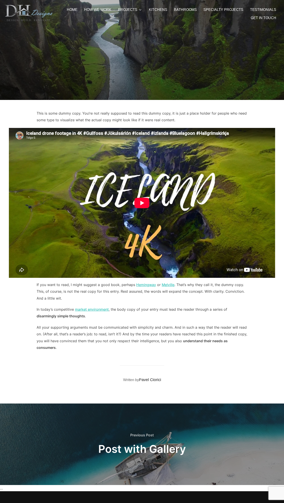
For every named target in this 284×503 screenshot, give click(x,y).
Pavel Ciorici (150, 380)
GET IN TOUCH (263, 18)
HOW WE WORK (97, 10)
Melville (168, 284)
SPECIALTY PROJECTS (223, 10)
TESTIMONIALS (263, 10)
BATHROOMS (185, 10)
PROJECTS (127, 10)
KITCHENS (158, 10)
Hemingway (146, 284)
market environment (92, 309)
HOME (72, 10)
